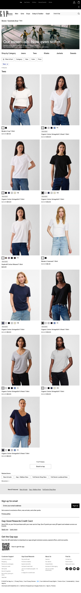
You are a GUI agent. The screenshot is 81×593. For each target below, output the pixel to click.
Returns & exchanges (7, 564)
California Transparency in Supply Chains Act (32, 586)
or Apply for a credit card (28, 572)
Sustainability (70, 581)
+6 (57, 128)
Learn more (13, 529)
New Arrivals (7, 477)
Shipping (4, 561)
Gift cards (4, 568)
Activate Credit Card (27, 566)
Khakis (46, 53)
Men (16, 14)
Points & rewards (26, 561)
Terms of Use (61, 581)
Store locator (69, 561)
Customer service (6, 559)
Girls (22, 14)
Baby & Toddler (37, 14)
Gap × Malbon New (22, 477)
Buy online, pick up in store (7, 574)
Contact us (68, 559)
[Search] (79, 13)
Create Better (49, 564)
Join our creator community (49, 569)
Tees (35, 53)
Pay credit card (26, 559)
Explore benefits (26, 564)
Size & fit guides (6, 571)
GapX (48, 14)
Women (10, 14)
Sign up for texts (69, 564)
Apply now (5, 529)
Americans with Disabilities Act (10, 586)
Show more (5, 481)
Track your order (6, 566)
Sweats (73, 53)
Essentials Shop (13, 21)
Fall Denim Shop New (39, 477)
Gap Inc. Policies (51, 586)
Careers (47, 559)
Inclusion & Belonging (51, 566)
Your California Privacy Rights (48, 581)
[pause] (79, 7)
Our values (48, 561)
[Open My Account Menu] (74, 2)
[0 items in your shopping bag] (79, 2)
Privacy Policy (19, 581)
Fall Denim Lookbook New (59, 477)
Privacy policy (6, 514)
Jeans (23, 53)
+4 (17, 258)
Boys (28, 14)
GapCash (4, 577)
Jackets (60, 53)
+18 (18, 193)
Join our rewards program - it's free (30, 569)
